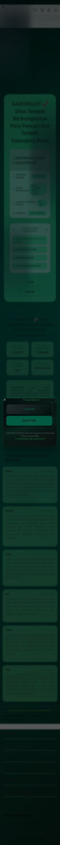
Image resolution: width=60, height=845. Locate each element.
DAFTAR (29, 420)
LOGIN (29, 409)
